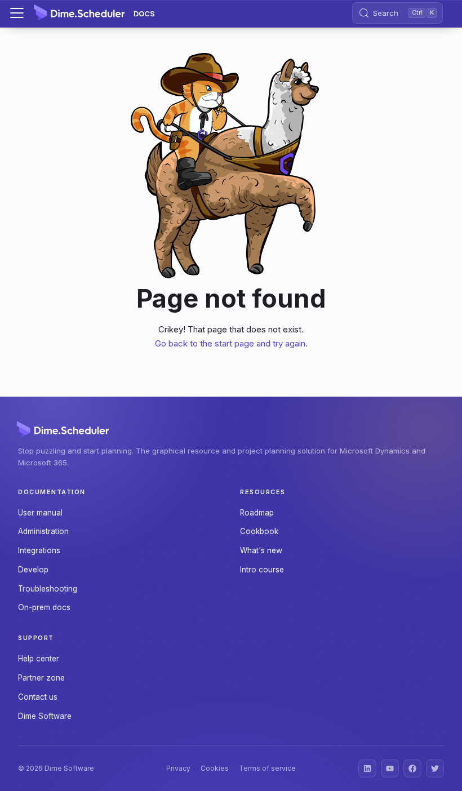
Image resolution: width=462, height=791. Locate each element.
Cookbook (259, 531)
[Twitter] (435, 768)
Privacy (178, 768)
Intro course (262, 569)
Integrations (39, 550)
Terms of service (267, 768)
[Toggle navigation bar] (16, 13)
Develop (33, 569)
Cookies (215, 768)
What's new (261, 550)
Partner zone (41, 677)
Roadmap (257, 512)
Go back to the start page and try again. (231, 343)
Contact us (37, 696)
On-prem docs (44, 607)
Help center (38, 658)
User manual (40, 512)
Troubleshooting (47, 588)
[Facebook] (412, 768)
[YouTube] (390, 768)
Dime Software (45, 716)
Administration (43, 531)
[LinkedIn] (367, 768)
